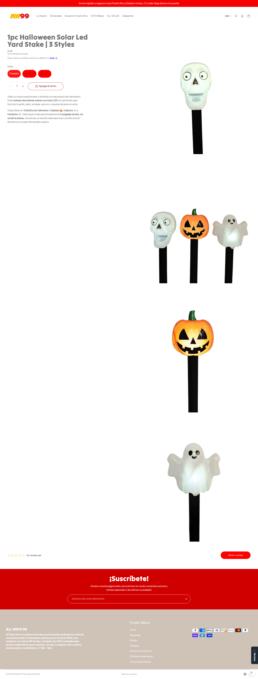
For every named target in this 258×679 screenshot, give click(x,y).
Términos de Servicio (141, 651)
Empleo (134, 640)
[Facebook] (245, 674)
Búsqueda (135, 635)
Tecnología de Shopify (31, 674)
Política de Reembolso (141, 656)
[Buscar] (236, 16)
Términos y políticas (129, 674)
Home (133, 630)
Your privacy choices (140, 661)
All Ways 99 (17, 674)
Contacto (134, 645)
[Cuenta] (242, 16)
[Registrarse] (186, 599)
